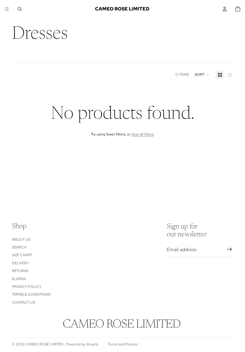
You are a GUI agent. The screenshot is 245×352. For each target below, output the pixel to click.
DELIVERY (20, 263)
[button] (202, 74)
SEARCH (19, 247)
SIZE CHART (22, 255)
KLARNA (19, 279)
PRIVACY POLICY (27, 286)
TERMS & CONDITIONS (31, 294)
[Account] (224, 9)
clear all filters (142, 134)
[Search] (19, 9)
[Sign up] (229, 249)
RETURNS (20, 271)
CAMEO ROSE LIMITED (45, 344)
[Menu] (7, 9)
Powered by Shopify (82, 344)
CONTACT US (23, 302)
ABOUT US (21, 239)
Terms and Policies (122, 344)
